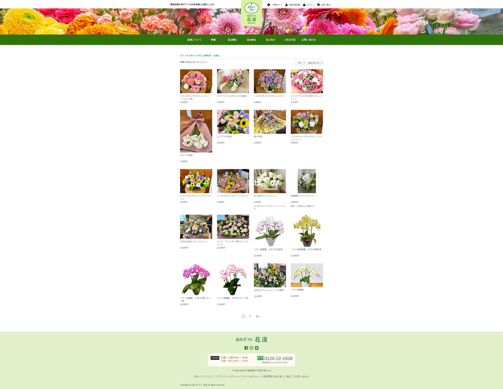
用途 (199, 55)
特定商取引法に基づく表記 (277, 376)
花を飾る (251, 39)
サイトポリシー (251, 376)
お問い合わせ (309, 39)
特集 (213, 39)
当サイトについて (203, 376)
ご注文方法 (290, 39)
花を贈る (232, 39)
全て (182, 55)
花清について (194, 39)
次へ (258, 316)
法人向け (270, 39)
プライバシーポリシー (228, 376)
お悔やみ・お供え (211, 55)
